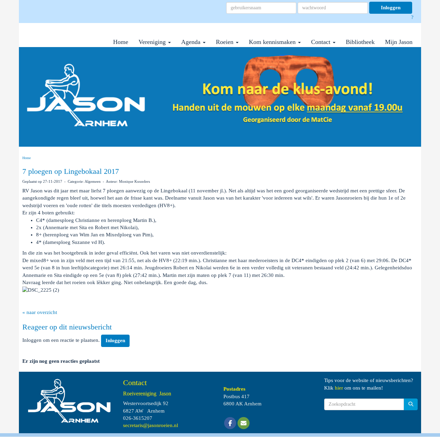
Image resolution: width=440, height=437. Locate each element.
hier (339, 388)
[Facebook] (230, 423)
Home (120, 41)
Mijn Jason (398, 41)
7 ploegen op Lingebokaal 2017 (70, 171)
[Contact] (243, 423)
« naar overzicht (39, 312)
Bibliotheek (360, 41)
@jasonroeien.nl (150, 425)
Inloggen (390, 7)
